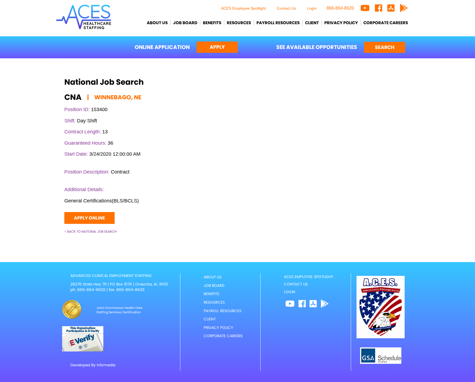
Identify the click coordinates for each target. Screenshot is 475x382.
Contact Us (286, 8)
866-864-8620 (340, 8)
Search (384, 47)
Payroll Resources (278, 23)
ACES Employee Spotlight (243, 8)
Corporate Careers (385, 23)
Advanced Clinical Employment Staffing (111, 275)
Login (312, 8)
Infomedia (106, 365)
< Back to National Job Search (90, 231)
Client (312, 23)
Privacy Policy (341, 23)
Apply (217, 47)
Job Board (185, 23)
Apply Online (89, 218)
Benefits (212, 23)
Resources (239, 23)
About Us (157, 23)
